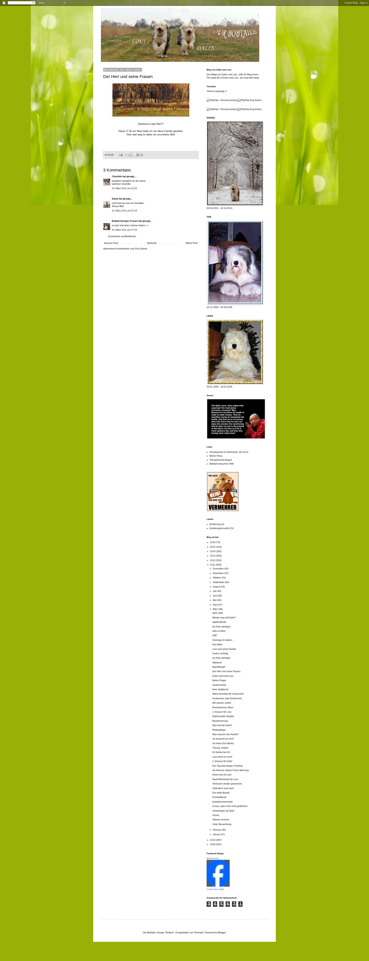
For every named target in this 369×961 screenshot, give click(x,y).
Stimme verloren (220, 819)
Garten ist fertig (220, 653)
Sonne (215, 815)
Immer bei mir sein (222, 774)
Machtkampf (218, 667)
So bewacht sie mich (223, 738)
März (216, 609)
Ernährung (215, 524)
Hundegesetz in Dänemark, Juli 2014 (228, 452)
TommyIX (199, 932)
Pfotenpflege (219, 730)
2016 (213, 542)
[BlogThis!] (131, 155)
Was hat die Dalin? (222, 725)
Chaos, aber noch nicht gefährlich (230, 806)
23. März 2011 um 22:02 (124, 188)
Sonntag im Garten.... (223, 640)
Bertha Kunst (213, 858)
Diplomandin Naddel (223, 716)
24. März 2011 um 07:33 (124, 230)
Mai (215, 600)
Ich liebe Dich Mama (223, 743)
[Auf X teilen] (134, 155)
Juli (215, 591)
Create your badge (215, 889)
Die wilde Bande (221, 792)
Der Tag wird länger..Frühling (227, 766)
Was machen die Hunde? (225, 734)
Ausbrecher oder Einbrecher (227, 698)
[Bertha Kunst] (218, 886)
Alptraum (217, 662)
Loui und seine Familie (224, 649)
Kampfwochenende (222, 801)
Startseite (152, 243)
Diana (115, 198)
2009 (213, 844)
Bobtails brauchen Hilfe (221, 463)
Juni (215, 595)
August (217, 586)
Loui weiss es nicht (222, 757)
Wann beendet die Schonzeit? (228, 694)
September (219, 582)
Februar (217, 829)
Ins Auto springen (221, 626)
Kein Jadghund (220, 689)
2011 (213, 564)
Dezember (218, 568)
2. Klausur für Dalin (222, 761)
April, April (217, 613)
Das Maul (217, 644)
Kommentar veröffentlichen (122, 236)
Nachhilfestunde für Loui (225, 779)
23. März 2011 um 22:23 (124, 210)
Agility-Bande (219, 622)
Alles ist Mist (218, 631)
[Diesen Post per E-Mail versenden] (127, 155)
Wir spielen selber (221, 703)
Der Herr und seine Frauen (226, 671)
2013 (213, 555)
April (215, 604)
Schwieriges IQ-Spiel (223, 810)
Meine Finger (219, 680)
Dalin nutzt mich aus (223, 676)
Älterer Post (191, 243)
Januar (217, 834)
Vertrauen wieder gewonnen (227, 783)
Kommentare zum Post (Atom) (131, 248)
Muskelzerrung (220, 721)
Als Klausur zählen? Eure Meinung (230, 770)
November (218, 573)
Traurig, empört (220, 747)
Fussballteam (219, 797)
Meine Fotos (215, 456)
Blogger (222, 932)
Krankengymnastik (219, 528)
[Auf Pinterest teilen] (142, 155)
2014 (213, 551)
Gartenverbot (219, 685)
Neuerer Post (111, 243)
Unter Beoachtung (221, 824)
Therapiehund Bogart (220, 460)
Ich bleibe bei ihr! (221, 752)
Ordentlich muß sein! (223, 788)
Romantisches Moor (222, 707)
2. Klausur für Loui (221, 712)
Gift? (214, 635)
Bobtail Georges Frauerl (125, 221)
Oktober (217, 577)
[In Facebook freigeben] (138, 155)
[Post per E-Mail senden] (120, 154)
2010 (213, 840)
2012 (213, 560)
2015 (213, 547)
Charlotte (117, 176)
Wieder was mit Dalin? (224, 617)
